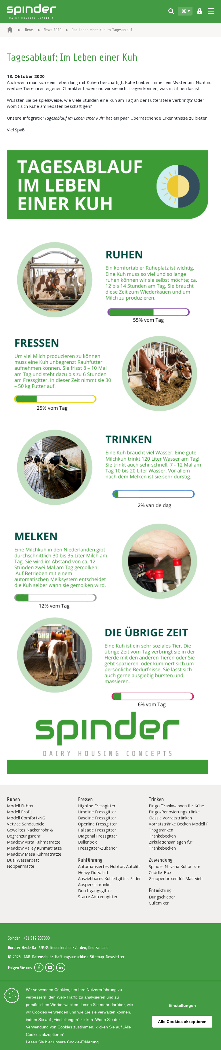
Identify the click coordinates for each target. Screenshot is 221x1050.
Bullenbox (87, 842)
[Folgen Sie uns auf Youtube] (49, 967)
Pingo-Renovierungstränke (174, 812)
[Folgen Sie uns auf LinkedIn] (60, 967)
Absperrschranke (94, 884)
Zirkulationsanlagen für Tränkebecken (171, 845)
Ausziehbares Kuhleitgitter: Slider (109, 878)
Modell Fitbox (20, 805)
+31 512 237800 (36, 938)
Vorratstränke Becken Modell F (178, 824)
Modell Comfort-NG (26, 818)
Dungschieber (162, 897)
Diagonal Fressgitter (97, 836)
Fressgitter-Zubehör (97, 848)
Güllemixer (159, 903)
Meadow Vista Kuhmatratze (33, 842)
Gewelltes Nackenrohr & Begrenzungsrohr (30, 833)
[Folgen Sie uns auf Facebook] (38, 967)
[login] (199, 11)
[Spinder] (10, 30)
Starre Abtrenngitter (98, 896)
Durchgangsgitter (95, 890)
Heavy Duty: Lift (93, 872)
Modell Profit (19, 812)
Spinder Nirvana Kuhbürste (174, 866)
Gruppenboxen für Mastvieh (176, 878)
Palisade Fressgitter (97, 830)
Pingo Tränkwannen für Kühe (176, 805)
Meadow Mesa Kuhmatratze (34, 854)
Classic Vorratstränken (170, 818)
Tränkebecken (162, 836)
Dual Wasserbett (23, 860)
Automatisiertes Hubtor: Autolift (109, 866)
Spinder (31, 11)
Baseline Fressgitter (97, 818)
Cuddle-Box (160, 872)
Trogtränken (161, 830)
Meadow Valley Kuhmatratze (34, 848)
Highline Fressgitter (97, 805)
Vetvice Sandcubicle (25, 824)
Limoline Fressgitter (97, 812)
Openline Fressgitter (97, 824)
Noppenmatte (20, 866)
